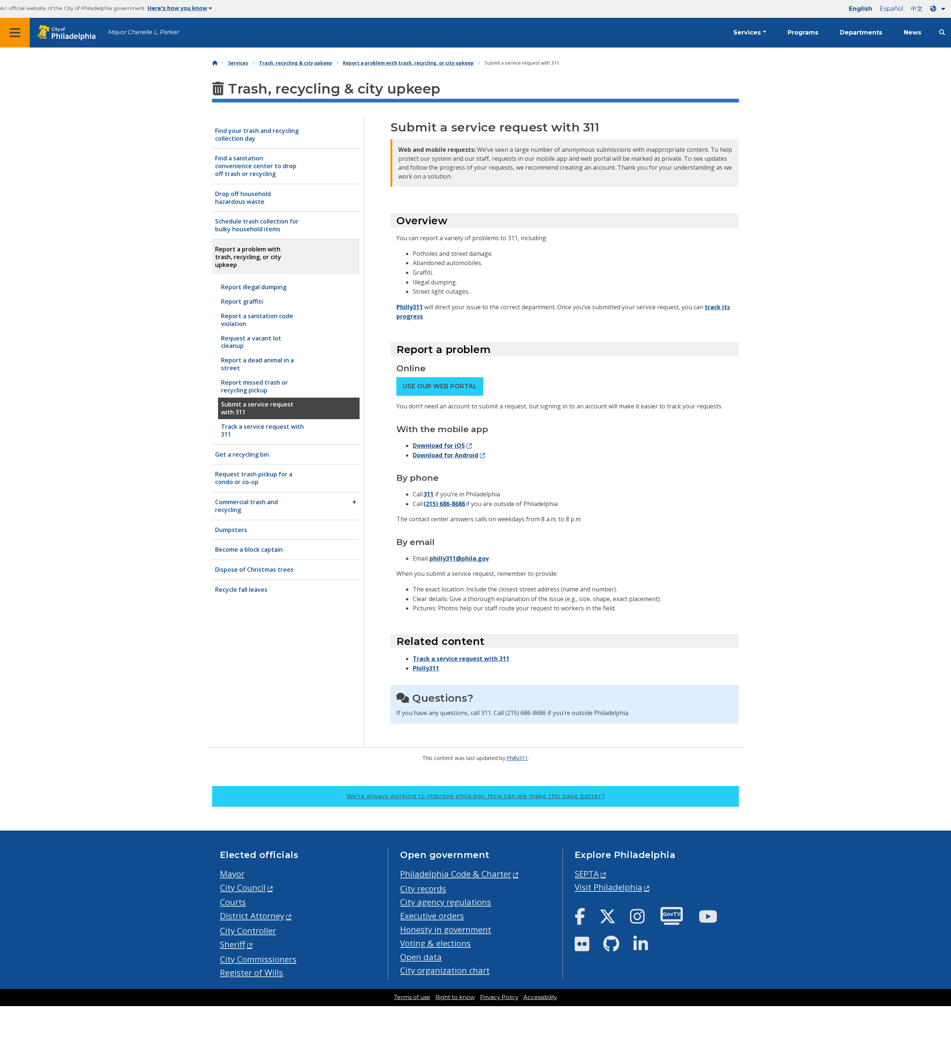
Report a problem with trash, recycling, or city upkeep (408, 63)
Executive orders (432, 915)
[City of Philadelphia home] (68, 33)
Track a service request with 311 (461, 659)
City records (423, 888)
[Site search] (942, 32)
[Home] (214, 63)
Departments (861, 32)
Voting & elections (435, 943)
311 (428, 494)
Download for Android (445, 455)
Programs (803, 32)
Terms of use (412, 997)
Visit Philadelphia (608, 887)
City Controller (248, 930)
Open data (421, 957)
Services (747, 32)
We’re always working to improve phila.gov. (475, 796)
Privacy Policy (499, 997)
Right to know (455, 997)
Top (925, 987)
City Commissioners (258, 959)
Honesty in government (445, 929)
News (912, 32)
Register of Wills (251, 972)
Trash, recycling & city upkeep (295, 63)
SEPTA (587, 874)
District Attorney (252, 915)
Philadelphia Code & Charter (455, 874)
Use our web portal (440, 386)
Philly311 (409, 307)
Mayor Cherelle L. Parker (143, 32)
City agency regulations (445, 902)
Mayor (232, 874)
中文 (917, 8)
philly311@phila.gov (459, 558)
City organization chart (445, 970)
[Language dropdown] (939, 9)
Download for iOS (439, 445)
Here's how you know (177, 8)
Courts (233, 902)
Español (891, 8)
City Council (243, 887)
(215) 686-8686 (444, 504)
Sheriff (232, 944)
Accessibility (540, 997)
